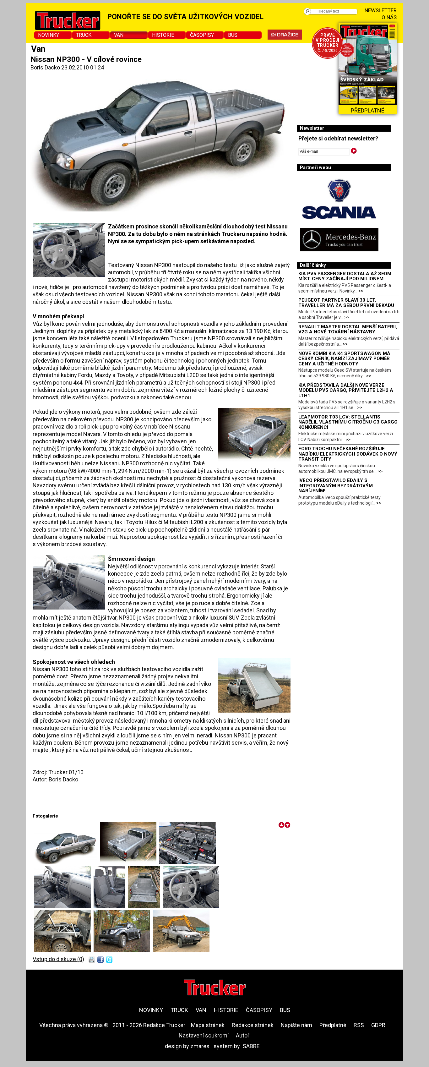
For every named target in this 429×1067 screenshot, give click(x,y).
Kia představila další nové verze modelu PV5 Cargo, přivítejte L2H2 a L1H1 (345, 390)
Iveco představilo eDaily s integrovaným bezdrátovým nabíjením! (335, 486)
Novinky (48, 35)
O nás (389, 17)
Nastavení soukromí (204, 1035)
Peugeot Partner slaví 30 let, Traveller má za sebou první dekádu (346, 302)
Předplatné (332, 1025)
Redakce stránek (253, 1025)
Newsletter (381, 10)
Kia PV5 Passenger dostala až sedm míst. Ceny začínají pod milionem (344, 276)
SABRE (251, 1046)
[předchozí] (282, 825)
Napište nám (296, 1025)
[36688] (67, 862)
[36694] (111, 906)
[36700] (181, 950)
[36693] (64, 906)
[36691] (129, 862)
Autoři (243, 1035)
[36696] (191, 906)
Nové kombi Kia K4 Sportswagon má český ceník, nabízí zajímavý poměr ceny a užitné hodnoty (344, 359)
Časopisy (202, 35)
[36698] (64, 950)
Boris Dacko (45, 67)
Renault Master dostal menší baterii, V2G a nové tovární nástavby (347, 329)
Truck (83, 35)
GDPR (378, 1025)
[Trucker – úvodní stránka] (214, 988)
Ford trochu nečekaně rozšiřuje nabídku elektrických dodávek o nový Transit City (347, 454)
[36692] (187, 862)
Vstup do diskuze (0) (58, 959)
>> (360, 291)
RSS (359, 1025)
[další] (288, 825)
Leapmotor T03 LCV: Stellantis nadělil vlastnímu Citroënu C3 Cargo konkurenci (348, 422)
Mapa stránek (208, 1025)
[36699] (123, 950)
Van (118, 35)
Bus (232, 35)
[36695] (145, 906)
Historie (163, 35)
